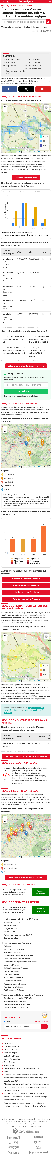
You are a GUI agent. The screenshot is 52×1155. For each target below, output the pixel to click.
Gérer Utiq (28, 1124)
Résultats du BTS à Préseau (16, 1007)
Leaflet (18, 152)
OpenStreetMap (35, 152)
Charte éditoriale (29, 1119)
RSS (18, 1121)
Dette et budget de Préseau (16, 968)
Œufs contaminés (12, 1049)
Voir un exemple (41, 1022)
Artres (44, 27)
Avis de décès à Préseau (14, 949)
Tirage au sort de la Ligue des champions (21, 1068)
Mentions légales (39, 1124)
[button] (5, 106)
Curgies (36, 27)
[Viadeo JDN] (38, 1147)
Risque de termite (34, 69)
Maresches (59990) (12, 922)
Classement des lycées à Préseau (18, 955)
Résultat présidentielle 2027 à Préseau (20, 998)
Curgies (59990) (10, 928)
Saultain (27, 27)
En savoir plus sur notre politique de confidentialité (21, 396)
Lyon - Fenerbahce (12, 1059)
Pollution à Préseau (12, 952)
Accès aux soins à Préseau (15, 984)
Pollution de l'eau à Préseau (26, 592)
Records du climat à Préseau (26, 579)
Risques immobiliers (23, 5)
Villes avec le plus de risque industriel (26, 878)
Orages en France (11, 1046)
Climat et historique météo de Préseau (20, 962)
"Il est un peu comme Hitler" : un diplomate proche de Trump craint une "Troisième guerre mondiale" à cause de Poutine (27, 1087)
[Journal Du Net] (13, 1142)
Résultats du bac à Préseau (15, 1001)
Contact (47, 1119)
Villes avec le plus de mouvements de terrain (26, 756)
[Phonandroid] (38, 1152)
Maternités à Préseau (13, 981)
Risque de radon (34, 59)
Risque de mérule (34, 66)
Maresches (16, 27)
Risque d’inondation (13, 59)
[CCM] (38, 1137)
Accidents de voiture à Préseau (17, 959)
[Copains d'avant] (13, 1147)
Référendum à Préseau (14, 990)
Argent (9, 5)
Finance (8, 1022)
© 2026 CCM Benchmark (32, 1126)
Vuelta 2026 (9, 1065)
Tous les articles (10, 1121)
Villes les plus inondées (26, 178)
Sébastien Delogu (11, 1056)
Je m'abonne (24, 391)
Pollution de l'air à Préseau (26, 585)
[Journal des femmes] (13, 1137)
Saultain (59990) (10, 925)
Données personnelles (39, 1121)
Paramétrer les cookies (15, 1124)
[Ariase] (13, 1152)
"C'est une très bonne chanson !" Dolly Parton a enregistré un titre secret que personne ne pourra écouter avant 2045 (25, 1078)
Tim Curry (8, 1043)
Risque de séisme (12, 62)
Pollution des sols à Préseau (26, 599)
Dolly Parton (9, 1062)
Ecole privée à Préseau (13, 977)
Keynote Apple (10, 1053)
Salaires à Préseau (11, 965)
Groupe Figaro (16, 1126)
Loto (6, 1072)
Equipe (20, 1119)
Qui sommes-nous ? (9, 1119)
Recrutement (26, 1121)
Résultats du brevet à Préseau (17, 1004)
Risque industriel (34, 62)
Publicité (40, 1119)
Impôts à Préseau (11, 971)
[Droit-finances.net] (38, 1142)
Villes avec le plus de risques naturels (26, 366)
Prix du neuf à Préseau (13, 987)
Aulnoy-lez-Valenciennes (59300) (18, 935)
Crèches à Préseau (12, 974)
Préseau (7, 946)
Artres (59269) (10, 932)
